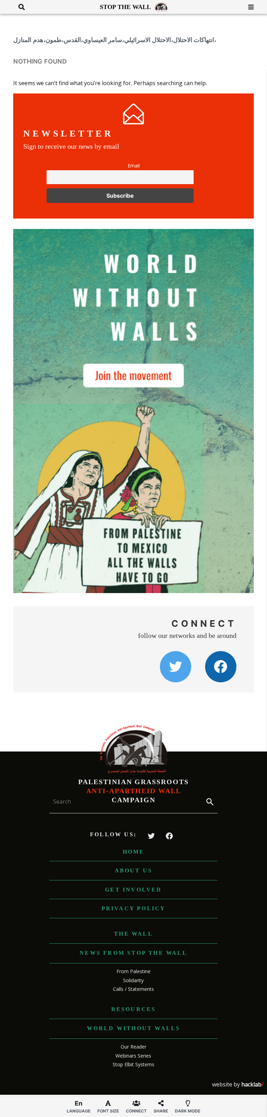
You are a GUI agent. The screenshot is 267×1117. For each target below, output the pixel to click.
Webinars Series (133, 1055)
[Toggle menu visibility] (248, 7)
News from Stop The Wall (133, 953)
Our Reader (133, 1046)
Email (134, 165)
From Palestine (133, 971)
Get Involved (133, 890)
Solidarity (133, 980)
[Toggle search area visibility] (19, 7)
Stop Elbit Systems (133, 1064)
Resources (133, 1009)
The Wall (133, 934)
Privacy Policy (134, 908)
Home (134, 852)
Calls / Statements (133, 989)
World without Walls (133, 1028)
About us (134, 870)
